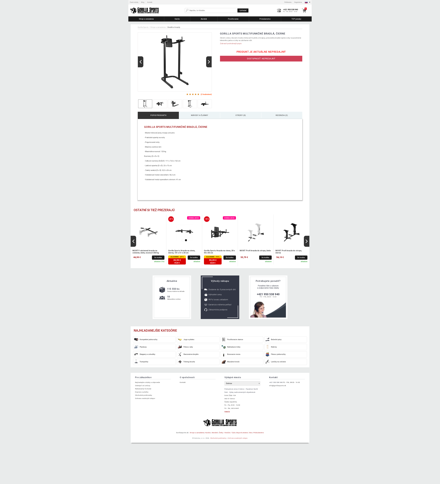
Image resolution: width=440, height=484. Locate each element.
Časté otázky (134, 2)
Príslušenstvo (258, 433)
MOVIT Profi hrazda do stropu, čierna (288, 251)
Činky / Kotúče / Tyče (227, 433)
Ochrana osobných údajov (145, 398)
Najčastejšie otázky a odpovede (147, 382)
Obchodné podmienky (143, 395)
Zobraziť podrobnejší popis (231, 43)
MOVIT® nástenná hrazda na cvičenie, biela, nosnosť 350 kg (145, 251)
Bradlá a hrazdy (174, 27)
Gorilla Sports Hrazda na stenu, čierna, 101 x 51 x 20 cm (181, 251)
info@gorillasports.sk (277, 385)
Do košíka (158, 258)
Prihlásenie (288, 2)
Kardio (207, 433)
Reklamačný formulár (143, 389)
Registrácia (298, 2)
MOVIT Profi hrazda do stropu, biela (255, 250)
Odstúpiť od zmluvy (142, 385)
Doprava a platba (141, 392)
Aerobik (215, 433)
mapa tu (227, 411)
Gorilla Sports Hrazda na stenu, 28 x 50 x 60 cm (219, 251)
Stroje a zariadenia (158, 27)
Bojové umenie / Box (244, 433)
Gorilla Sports (143, 27)
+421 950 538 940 (268, 294)
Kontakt (149, 2)
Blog (142, 2)
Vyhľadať (242, 10)
